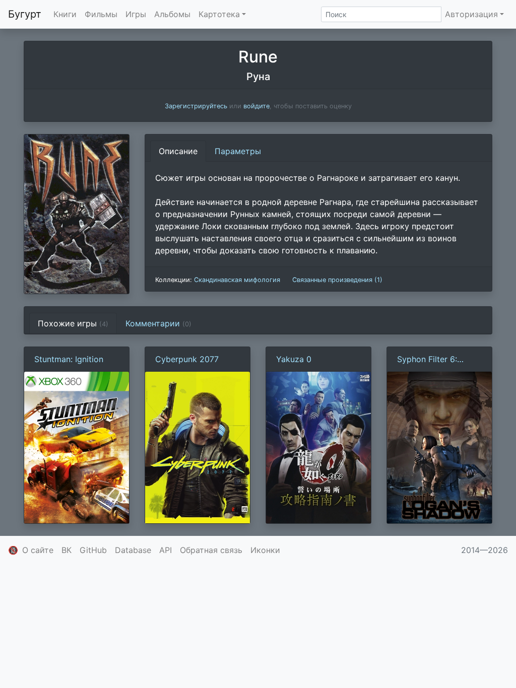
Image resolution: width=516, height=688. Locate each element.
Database (133, 550)
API (165, 550)
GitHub (93, 550)
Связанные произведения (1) (337, 280)
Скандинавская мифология (237, 280)
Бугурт (24, 14)
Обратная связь (211, 550)
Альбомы (172, 14)
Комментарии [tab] (158, 323)
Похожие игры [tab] (73, 323)
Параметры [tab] (238, 151)
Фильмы (101, 14)
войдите (256, 106)
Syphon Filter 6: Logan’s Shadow (428, 359)
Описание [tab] (178, 151)
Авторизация (471, 14)
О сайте (37, 550)
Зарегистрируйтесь (196, 106)
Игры (135, 14)
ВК (66, 550)
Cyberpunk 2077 (187, 359)
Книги (65, 14)
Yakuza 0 (293, 359)
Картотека (219, 14)
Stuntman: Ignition (68, 359)
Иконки (265, 550)
